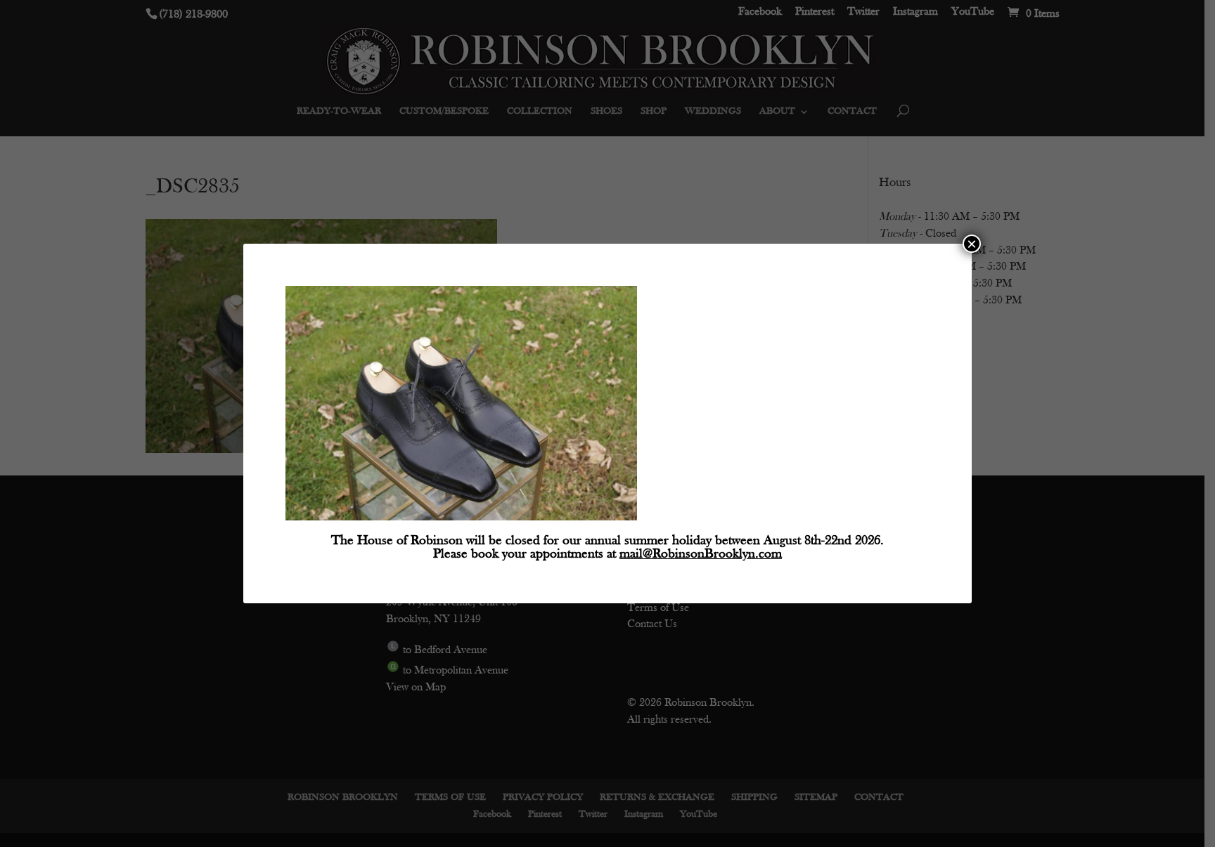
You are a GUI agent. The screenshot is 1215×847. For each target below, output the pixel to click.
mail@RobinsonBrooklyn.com (700, 554)
